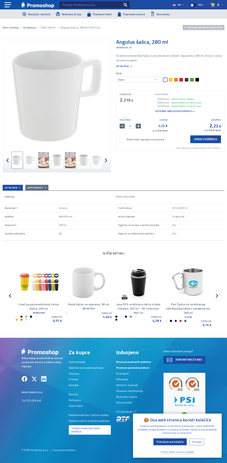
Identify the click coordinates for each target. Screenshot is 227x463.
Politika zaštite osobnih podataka (89, 421)
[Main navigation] (8, 5)
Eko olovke (163, 14)
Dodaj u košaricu (205, 139)
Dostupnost (35, 187)
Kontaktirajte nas (188, 360)
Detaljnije (122, 66)
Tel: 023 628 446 (31, 401)
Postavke (196, 442)
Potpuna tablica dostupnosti (174, 111)
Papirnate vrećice (134, 14)
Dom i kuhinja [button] (11, 28)
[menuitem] (17, 160)
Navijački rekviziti (39, 14)
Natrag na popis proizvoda (205, 27)
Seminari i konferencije (129, 391)
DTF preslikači (124, 412)
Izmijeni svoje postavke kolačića (86, 430)
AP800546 (94, 28)
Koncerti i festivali (127, 385)
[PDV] (193, 5)
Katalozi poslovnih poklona (133, 362)
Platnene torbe (102, 14)
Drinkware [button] (30, 28)
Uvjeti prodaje (77, 362)
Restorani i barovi (126, 397)
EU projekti (122, 374)
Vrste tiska (75, 406)
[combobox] (137, 80)
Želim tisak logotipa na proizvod (145, 139)
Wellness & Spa (71, 14)
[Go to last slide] (8, 160)
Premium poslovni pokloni (132, 368)
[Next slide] (106, 160)
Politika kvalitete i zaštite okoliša (89, 415)
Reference (75, 400)
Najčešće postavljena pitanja (86, 368)
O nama (73, 379)
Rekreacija (122, 379)
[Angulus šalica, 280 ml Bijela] (57, 96)
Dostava (74, 374)
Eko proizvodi (124, 403)
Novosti (73, 394)
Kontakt (74, 385)
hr (179, 5)
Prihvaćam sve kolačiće (170, 442)
